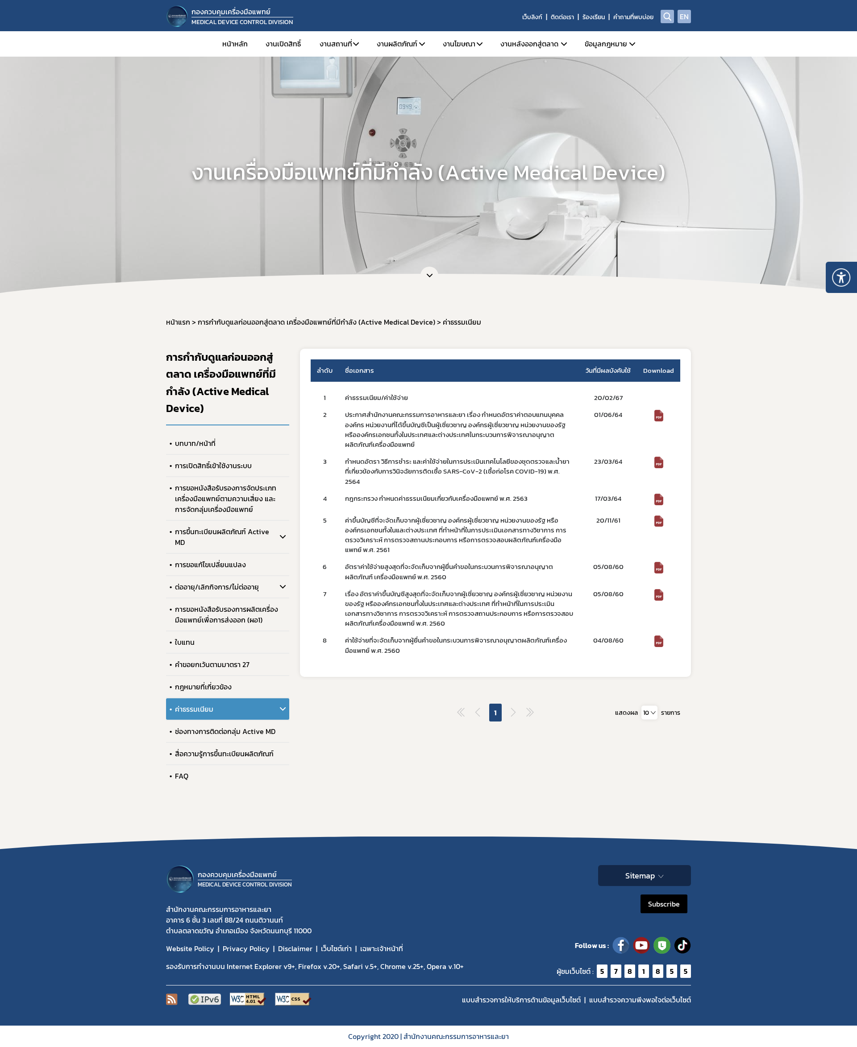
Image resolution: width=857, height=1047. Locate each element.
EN (684, 16)
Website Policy (190, 948)
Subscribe (664, 904)
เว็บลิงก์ (532, 17)
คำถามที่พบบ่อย (633, 17)
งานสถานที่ (336, 43)
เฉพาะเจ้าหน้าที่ (381, 948)
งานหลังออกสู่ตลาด (529, 43)
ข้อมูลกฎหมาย (606, 43)
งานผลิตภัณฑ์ (397, 43)
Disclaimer (295, 948)
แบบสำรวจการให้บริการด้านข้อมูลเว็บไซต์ (521, 999)
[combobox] (649, 712)
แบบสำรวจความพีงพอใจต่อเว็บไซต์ (640, 999)
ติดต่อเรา (562, 17)
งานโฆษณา (459, 43)
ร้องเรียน (593, 17)
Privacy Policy (246, 948)
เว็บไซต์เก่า (336, 948)
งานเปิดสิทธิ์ (283, 43)
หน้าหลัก (235, 43)
